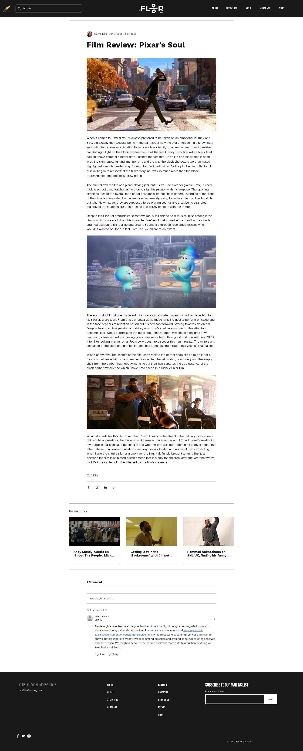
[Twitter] (23, 736)
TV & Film (92, 475)
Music (110, 692)
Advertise (163, 692)
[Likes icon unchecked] (97, 654)
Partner (162, 685)
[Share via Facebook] (88, 487)
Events (161, 707)
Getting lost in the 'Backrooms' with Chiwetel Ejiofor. (151, 553)
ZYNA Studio (246, 741)
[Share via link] (114, 487)
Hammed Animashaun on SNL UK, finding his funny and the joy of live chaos (206, 553)
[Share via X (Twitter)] (97, 487)
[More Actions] (214, 618)
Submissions (164, 700)
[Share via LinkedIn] (105, 487)
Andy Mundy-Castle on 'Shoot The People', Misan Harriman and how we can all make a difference (93, 553)
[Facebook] (18, 736)
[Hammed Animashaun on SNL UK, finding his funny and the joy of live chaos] (208, 531)
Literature (112, 700)
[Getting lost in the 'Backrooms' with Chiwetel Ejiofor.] (151, 531)
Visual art (112, 707)
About (110, 685)
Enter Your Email (214, 691)
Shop (160, 715)
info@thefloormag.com (30, 690)
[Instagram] (29, 736)
